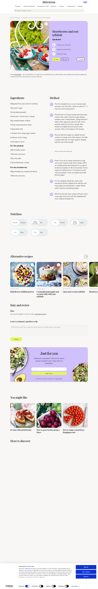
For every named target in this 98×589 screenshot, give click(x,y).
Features (53, 6)
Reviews (80, 6)
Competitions (71, 6)
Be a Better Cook (43, 6)
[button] (86, 256)
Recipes (17, 6)
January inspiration (29, 6)
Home (12, 17)
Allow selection (86, 571)
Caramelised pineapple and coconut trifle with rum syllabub (48, 294)
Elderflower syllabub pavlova (22, 292)
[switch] (41, 586)
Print (65, 59)
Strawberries (26, 17)
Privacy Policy (59, 378)
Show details (74, 586)
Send (81, 59)
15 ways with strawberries (20, 430)
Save (57, 59)
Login (85, 2)
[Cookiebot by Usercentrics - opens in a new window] (9, 586)
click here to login (40, 314)
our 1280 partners (27, 568)
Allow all (86, 567)
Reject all (86, 576)
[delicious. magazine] (49, 2)
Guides (61, 6)
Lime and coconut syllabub (74, 292)
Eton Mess (18, 74)
